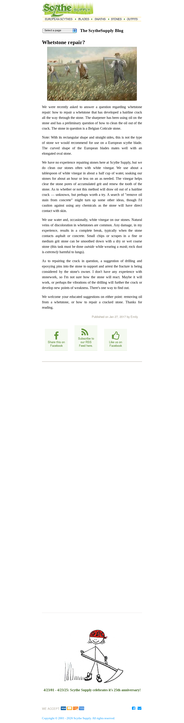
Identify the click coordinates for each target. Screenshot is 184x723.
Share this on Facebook (56, 344)
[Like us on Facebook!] (133, 708)
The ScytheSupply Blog (101, 30)
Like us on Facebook (115, 344)
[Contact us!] (139, 708)
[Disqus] (92, 421)
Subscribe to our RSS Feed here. (86, 342)
